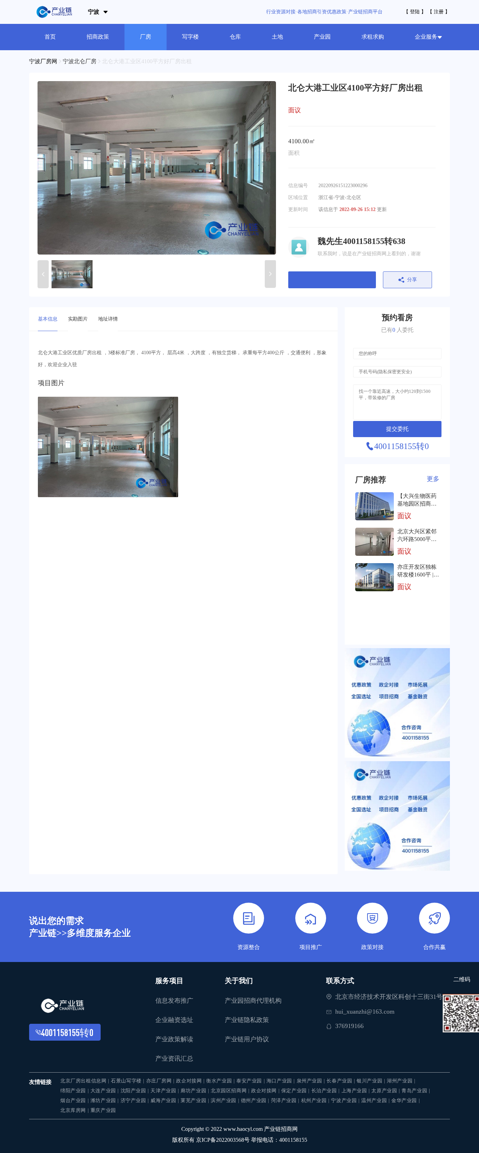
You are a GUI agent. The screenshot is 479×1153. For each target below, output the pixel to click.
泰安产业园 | (251, 1080)
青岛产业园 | (416, 1090)
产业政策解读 (174, 1039)
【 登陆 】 (415, 11)
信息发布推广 (174, 1000)
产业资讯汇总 (174, 1058)
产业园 (322, 37)
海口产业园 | (282, 1080)
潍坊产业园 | (105, 1100)
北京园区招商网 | (231, 1090)
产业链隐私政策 (247, 1019)
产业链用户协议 (247, 1039)
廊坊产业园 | (196, 1090)
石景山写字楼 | (128, 1080)
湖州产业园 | (401, 1080)
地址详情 (108, 319)
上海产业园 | (357, 1090)
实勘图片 (78, 319)
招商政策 (98, 37)
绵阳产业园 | (75, 1090)
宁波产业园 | (346, 1100)
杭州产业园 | (316, 1100)
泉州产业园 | (312, 1080)
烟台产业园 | (75, 1100)
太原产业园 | (386, 1090)
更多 (433, 478)
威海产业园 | (165, 1100)
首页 (50, 37)
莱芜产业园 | (196, 1100)
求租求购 (373, 37)
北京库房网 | (75, 1110)
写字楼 (190, 37)
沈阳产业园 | (136, 1090)
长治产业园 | (326, 1090)
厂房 (145, 37)
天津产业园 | (165, 1090)
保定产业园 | (296, 1090)
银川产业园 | (372, 1080)
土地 (277, 37)
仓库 (235, 37)
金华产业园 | (405, 1100)
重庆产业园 (103, 1110)
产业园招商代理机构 (253, 1000)
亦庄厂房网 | (161, 1080)
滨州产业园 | (226, 1100)
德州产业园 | (256, 1100)
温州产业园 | (376, 1100)
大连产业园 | (105, 1090)
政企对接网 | (191, 1080)
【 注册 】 (438, 11)
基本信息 (48, 319)
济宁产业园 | (136, 1100)
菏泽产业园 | (286, 1100)
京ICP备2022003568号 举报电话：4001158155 (251, 1140)
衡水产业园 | (221, 1080)
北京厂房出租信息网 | (85, 1080)
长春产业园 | (341, 1080)
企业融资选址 (174, 1019)
